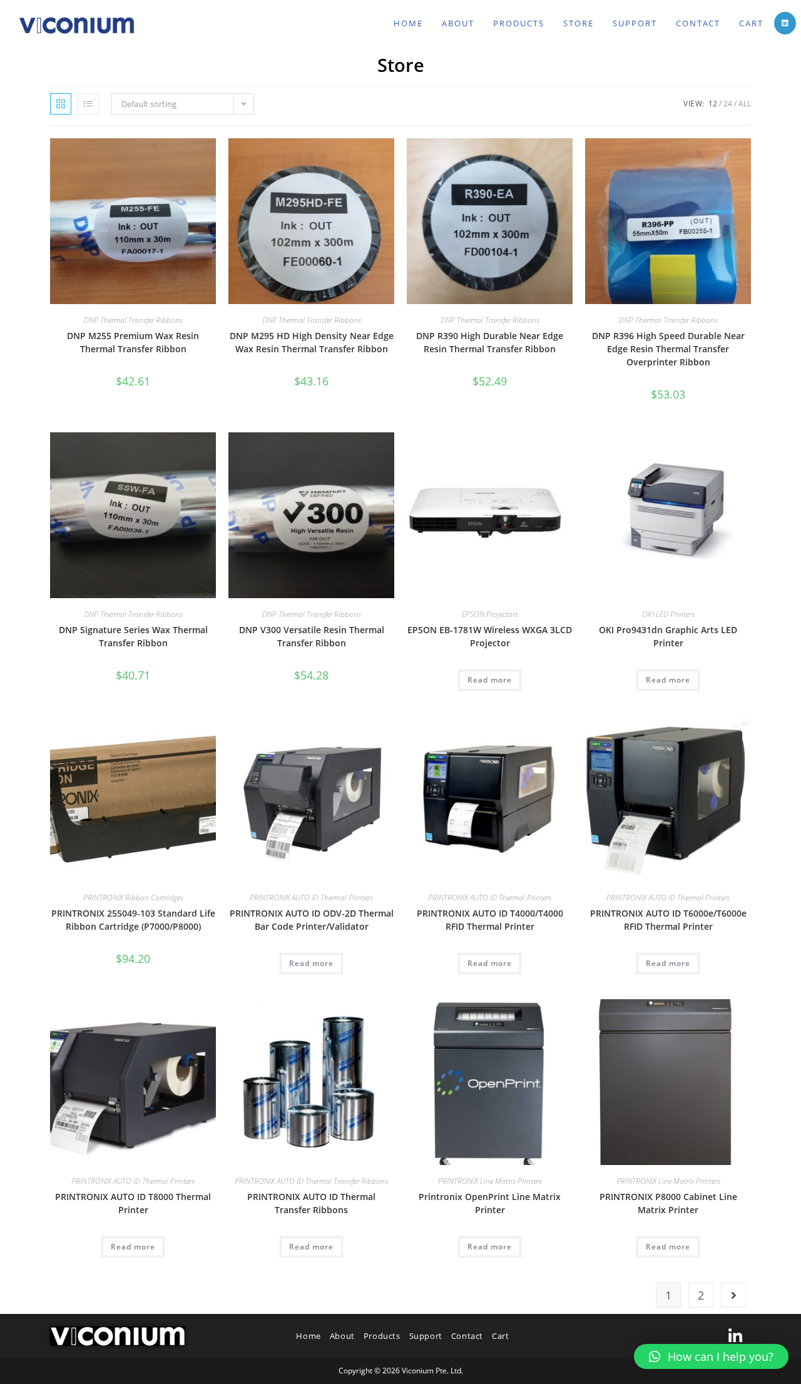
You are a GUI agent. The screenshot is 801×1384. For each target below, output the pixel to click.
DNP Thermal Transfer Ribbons (133, 320)
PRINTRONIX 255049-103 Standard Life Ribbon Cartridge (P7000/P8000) (133, 919)
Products (382, 1335)
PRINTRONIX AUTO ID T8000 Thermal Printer (133, 1203)
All (744, 103)
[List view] (88, 103)
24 (727, 103)
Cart (500, 1335)
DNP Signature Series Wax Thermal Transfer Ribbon (133, 636)
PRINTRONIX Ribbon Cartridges (133, 897)
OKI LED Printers (668, 614)
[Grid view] (60, 103)
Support (425, 1335)
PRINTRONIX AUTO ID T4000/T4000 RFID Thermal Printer (490, 919)
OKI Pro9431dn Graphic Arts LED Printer (668, 636)
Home (308, 1335)
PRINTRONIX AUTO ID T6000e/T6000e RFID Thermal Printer (668, 919)
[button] (711, 1356)
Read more (489, 679)
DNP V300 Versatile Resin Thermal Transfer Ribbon (311, 636)
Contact (467, 1335)
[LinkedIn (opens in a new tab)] (785, 23)
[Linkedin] (735, 1335)
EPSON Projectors (490, 614)
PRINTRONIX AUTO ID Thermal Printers (311, 897)
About (342, 1335)
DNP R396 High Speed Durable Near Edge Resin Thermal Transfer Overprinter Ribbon (668, 349)
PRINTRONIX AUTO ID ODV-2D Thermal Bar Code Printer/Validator (312, 919)
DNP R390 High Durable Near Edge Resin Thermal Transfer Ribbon (489, 342)
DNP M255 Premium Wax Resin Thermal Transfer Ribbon (133, 342)
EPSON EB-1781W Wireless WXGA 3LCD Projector (489, 636)
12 (712, 103)
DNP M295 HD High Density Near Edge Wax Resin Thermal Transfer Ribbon (312, 342)
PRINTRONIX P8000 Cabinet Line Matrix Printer (668, 1203)
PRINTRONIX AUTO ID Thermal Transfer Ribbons (311, 1181)
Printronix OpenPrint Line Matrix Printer (490, 1203)
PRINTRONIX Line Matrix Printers (490, 1181)
